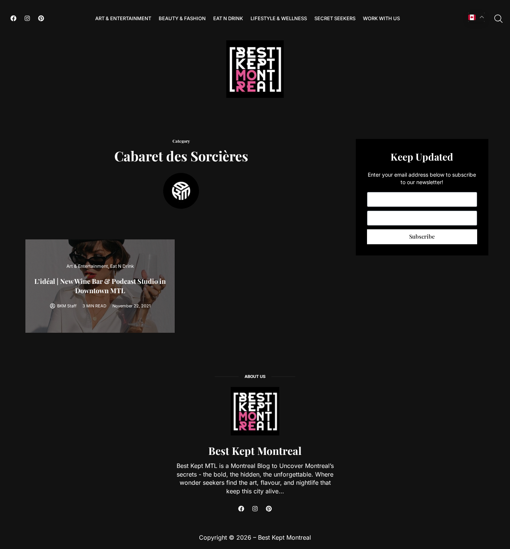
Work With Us (381, 18)
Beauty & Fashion (182, 18)
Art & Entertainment (123, 18)
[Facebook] (13, 18)
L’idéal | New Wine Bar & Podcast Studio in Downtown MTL (100, 286)
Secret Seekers (334, 18)
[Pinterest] (41, 18)
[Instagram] (27, 18)
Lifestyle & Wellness (279, 18)
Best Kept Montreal (255, 451)
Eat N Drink (228, 18)
